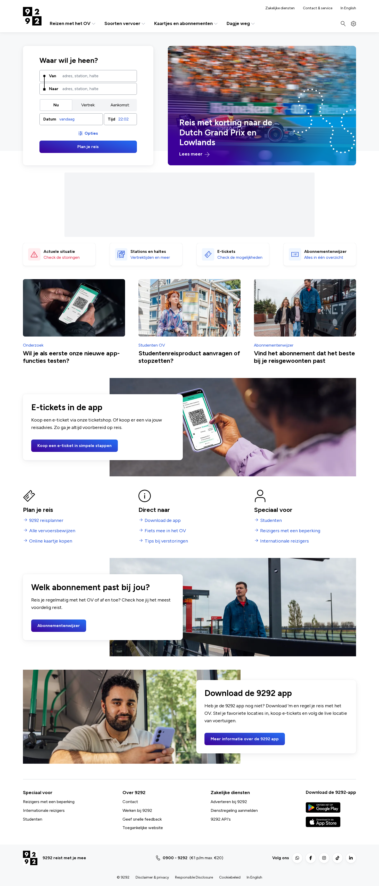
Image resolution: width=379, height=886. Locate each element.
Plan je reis (88, 146)
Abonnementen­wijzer (325, 251)
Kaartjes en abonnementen (183, 23)
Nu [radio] (56, 104)
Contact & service (317, 8)
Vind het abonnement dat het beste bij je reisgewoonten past (304, 357)
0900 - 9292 (175, 857)
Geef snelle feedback (142, 819)
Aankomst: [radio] (120, 104)
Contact (130, 801)
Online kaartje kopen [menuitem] (50, 541)
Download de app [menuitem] (163, 520)
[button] (71, 119)
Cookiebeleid (230, 877)
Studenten (32, 819)
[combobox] (97, 76)
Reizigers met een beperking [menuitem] (290, 531)
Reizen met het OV (70, 23)
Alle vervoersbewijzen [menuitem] (52, 531)
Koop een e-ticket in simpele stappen (74, 445)
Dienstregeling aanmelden (234, 810)
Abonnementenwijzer (58, 625)
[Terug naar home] (32, 16)
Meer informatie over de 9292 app (245, 738)
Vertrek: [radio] (88, 104)
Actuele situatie (59, 251)
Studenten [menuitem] (271, 520)
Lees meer (191, 154)
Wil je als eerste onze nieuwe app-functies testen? (71, 357)
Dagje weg (238, 23)
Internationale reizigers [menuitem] (284, 541)
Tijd (111, 119)
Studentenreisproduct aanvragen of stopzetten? (189, 357)
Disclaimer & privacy (152, 877)
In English (348, 8)
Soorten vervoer (122, 23)
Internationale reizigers (44, 810)
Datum (49, 119)
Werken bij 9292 (137, 810)
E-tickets (226, 251)
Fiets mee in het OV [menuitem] (165, 531)
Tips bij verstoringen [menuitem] (166, 541)
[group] (88, 105)
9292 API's (221, 819)
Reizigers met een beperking (49, 801)
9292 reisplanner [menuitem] (46, 520)
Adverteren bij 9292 (229, 801)
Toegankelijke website (142, 827)
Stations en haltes (148, 251)
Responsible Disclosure (194, 877)
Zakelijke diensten (280, 8)
